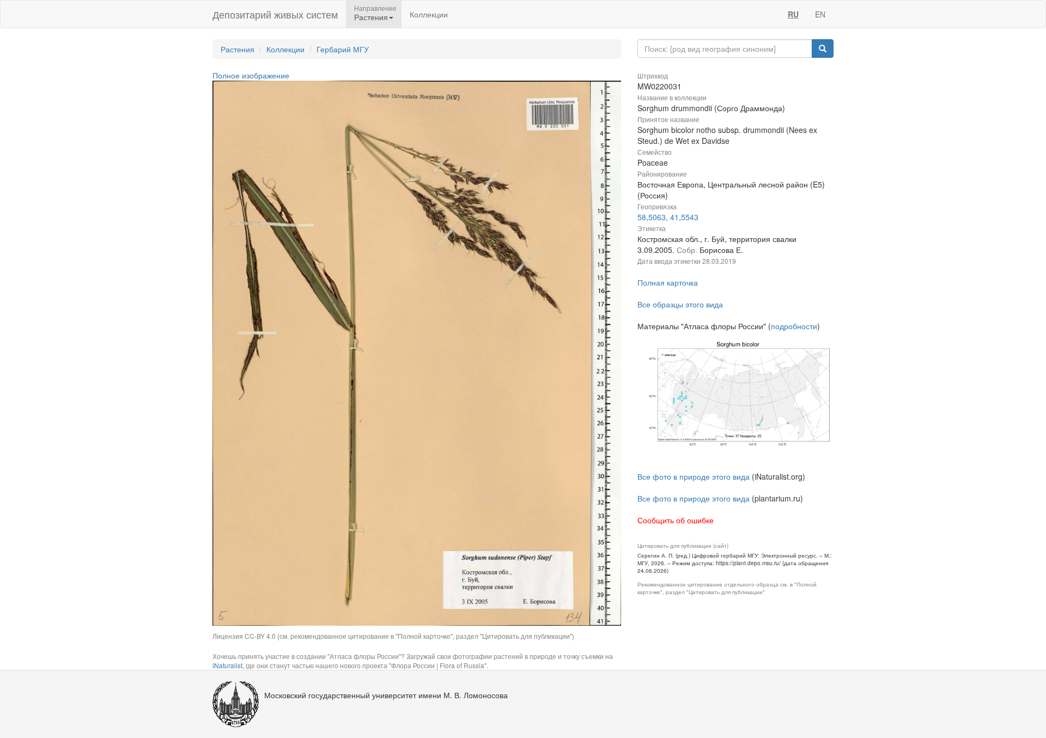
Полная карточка (667, 282)
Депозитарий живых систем (275, 14)
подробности (794, 325)
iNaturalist (227, 665)
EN (820, 14)
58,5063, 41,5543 (667, 216)
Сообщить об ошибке (675, 520)
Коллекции (429, 14)
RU (793, 14)
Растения (237, 49)
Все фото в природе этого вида (693, 476)
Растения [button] (371, 16)
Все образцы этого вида (680, 304)
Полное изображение (250, 75)
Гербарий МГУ (343, 49)
